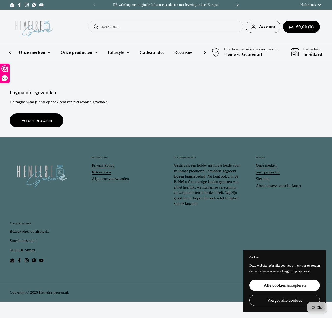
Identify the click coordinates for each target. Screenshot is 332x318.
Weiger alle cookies (284, 300)
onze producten (268, 172)
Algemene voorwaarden (110, 179)
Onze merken (266, 165)
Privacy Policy (103, 165)
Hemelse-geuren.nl (53, 292)
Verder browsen (36, 120)
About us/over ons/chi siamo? (278, 185)
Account (267, 26)
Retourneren (101, 172)
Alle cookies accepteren (285, 285)
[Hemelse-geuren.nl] (34, 27)
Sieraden (262, 179)
